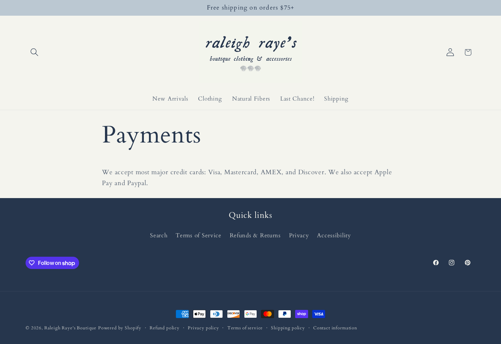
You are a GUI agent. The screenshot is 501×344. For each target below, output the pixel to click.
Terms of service (245, 328)
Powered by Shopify (119, 328)
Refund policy (165, 328)
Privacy (299, 235)
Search (158, 235)
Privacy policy (203, 328)
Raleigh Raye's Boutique (70, 328)
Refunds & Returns (255, 235)
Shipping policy (288, 328)
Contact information (335, 328)
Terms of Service (199, 235)
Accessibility (334, 235)
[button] (35, 52)
